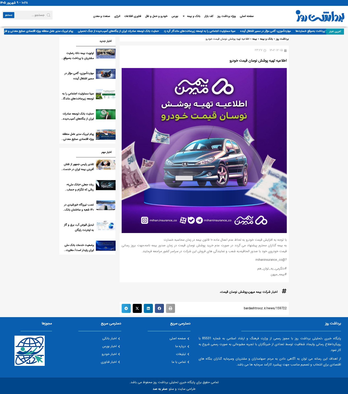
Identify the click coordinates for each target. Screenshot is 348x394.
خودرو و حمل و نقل (156, 16)
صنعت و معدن (101, 16)
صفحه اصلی (247, 16)
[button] (170, 308)
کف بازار (208, 16)
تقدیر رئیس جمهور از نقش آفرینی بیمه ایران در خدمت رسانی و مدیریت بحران (78, 169)
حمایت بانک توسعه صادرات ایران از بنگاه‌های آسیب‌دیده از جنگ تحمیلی (124, 31)
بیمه (254, 39)
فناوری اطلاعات (132, 16)
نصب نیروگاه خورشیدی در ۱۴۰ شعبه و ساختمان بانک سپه (79, 209)
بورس (175, 16)
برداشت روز (282, 39)
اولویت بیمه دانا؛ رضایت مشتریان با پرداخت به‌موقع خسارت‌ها (78, 58)
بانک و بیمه (193, 16)
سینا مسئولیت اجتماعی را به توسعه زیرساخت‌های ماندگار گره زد (205, 31)
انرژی (117, 16)
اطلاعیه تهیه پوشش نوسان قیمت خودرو (258, 60)
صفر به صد (160, 388)
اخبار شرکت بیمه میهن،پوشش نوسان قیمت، (249, 291)
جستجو (8, 15)
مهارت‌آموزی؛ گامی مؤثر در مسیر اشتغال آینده (271, 31)
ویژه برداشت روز (226, 16)
